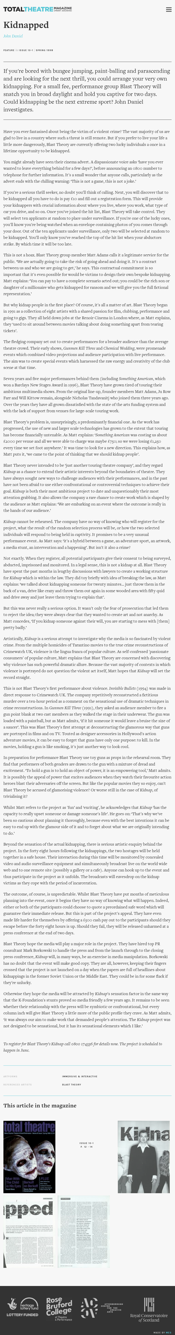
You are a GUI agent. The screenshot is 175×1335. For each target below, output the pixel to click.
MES (169, 1332)
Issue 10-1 (26, 50)
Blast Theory (71, 1084)
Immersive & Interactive (80, 1076)
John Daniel (13, 36)
